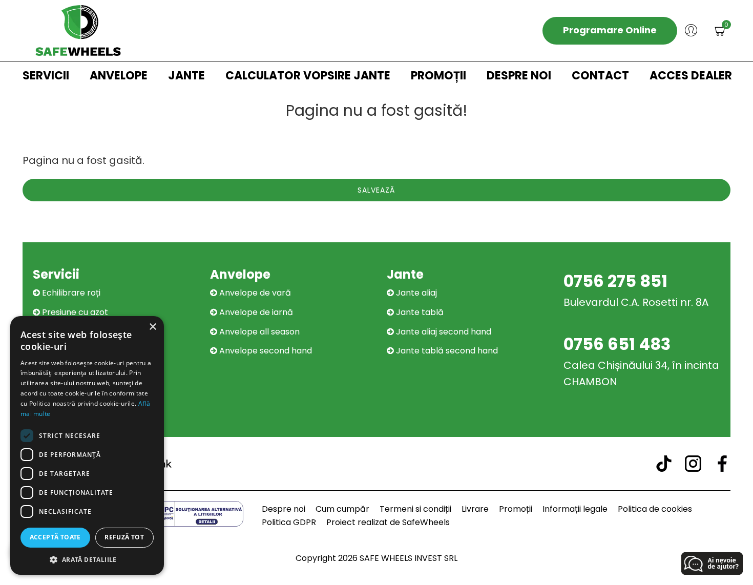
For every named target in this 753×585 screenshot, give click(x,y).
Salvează (376, 190)
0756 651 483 (617, 344)
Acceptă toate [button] (55, 537)
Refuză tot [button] (124, 537)
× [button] (152, 327)
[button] (87, 559)
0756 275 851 (615, 280)
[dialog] (87, 445)
